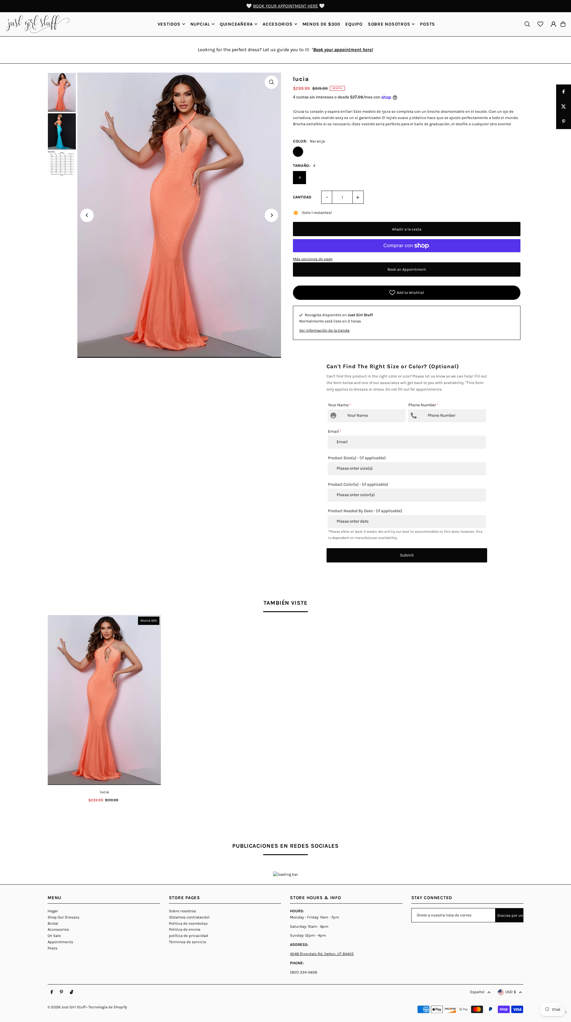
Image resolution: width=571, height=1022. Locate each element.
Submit (407, 555)
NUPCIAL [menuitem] (200, 24)
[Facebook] (52, 992)
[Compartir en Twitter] (563, 106)
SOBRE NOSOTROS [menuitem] (389, 24)
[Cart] (563, 24)
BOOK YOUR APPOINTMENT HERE (285, 6)
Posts (52, 948)
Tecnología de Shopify (107, 1007)
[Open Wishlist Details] (540, 24)
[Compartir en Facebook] (563, 91)
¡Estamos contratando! (189, 917)
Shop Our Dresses (63, 917)
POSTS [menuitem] (427, 24)
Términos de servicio (187, 942)
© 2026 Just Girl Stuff (66, 1007)
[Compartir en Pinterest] (563, 121)
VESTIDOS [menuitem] (169, 24)
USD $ (510, 992)
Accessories (58, 929)
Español (477, 992)
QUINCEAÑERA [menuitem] (236, 24)
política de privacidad (188, 935)
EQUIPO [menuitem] (354, 24)
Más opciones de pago (312, 259)
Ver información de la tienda (324, 330)
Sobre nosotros (182, 911)
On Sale (54, 935)
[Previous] (87, 215)
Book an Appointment (407, 269)
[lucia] (104, 700)
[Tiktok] (71, 992)
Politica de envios (184, 929)
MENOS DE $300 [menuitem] (321, 24)
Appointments (60, 942)
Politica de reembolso (188, 923)
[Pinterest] (61, 992)
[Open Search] (527, 24)
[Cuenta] (553, 24)
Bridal (53, 923)
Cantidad (302, 197)
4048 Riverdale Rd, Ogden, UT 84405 (322, 954)
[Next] (271, 215)
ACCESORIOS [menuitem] (278, 24)
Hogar (53, 911)
